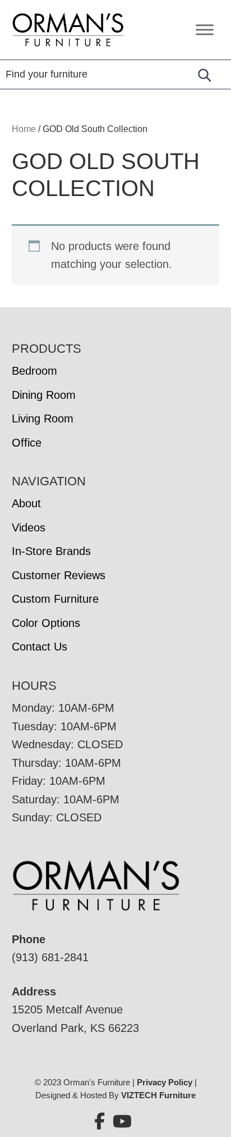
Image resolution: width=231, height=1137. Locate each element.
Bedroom (34, 371)
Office (26, 442)
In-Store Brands (51, 551)
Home (24, 129)
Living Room (42, 418)
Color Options (46, 623)
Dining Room (44, 395)
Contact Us (39, 646)
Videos (28, 527)
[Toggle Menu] (205, 29)
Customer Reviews (58, 575)
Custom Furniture (55, 599)
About (26, 503)
